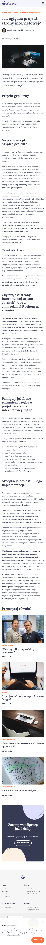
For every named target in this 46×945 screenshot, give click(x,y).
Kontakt (7, 896)
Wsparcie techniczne (33, 891)
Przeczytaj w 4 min (12, 39)
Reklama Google (32, 894)
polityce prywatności (13, 935)
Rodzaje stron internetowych (19, 790)
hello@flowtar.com (33, 909)
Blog (6, 891)
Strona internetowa (33, 889)
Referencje (8, 907)
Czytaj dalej (7, 657)
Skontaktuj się (23, 843)
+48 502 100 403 (32, 907)
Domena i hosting (7, 645)
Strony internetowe (10, 12)
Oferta (7, 889)
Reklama (4, 692)
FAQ (6, 894)
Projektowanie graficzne (30, 12)
